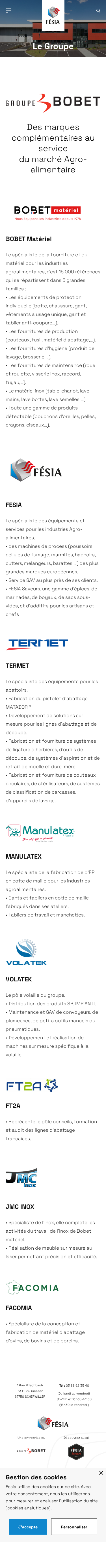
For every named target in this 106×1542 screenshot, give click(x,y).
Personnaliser (74, 1527)
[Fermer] (101, 1473)
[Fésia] (53, 26)
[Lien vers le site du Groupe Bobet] (31, 1451)
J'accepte (28, 1527)
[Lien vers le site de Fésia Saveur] (76, 1458)
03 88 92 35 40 (77, 1385)
